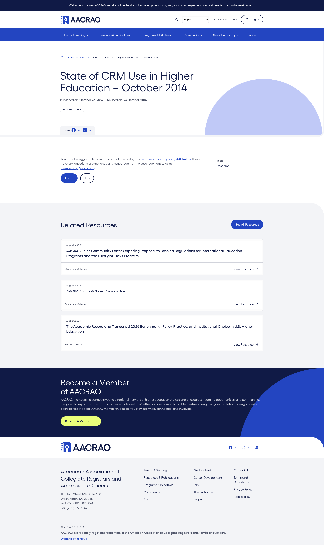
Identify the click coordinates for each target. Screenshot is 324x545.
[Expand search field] (176, 20)
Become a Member (78, 421)
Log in (255, 19)
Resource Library (78, 57)
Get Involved (220, 19)
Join (234, 19)
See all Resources (247, 224)
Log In (69, 178)
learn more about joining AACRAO (166, 159)
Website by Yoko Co (74, 538)
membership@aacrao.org (78, 168)
